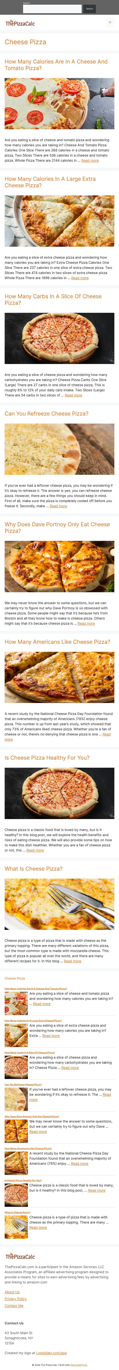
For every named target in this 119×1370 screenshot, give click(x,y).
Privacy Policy (16, 1299)
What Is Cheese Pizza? (34, 868)
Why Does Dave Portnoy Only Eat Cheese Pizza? (32, 1116)
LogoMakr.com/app (51, 1353)
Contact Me (14, 1306)
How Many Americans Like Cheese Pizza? (57, 641)
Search (26, 3)
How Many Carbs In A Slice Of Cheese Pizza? (30, 1052)
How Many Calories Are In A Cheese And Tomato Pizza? (36, 988)
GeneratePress (79, 1364)
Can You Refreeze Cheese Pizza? (46, 413)
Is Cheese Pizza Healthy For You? (47, 757)
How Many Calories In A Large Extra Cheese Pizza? (33, 1020)
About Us (12, 1292)
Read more (90, 160)
